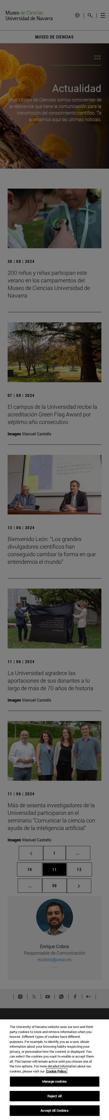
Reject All (54, 1096)
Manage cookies (54, 1081)
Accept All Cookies (54, 1110)
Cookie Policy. (57, 1071)
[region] (54, 1069)
